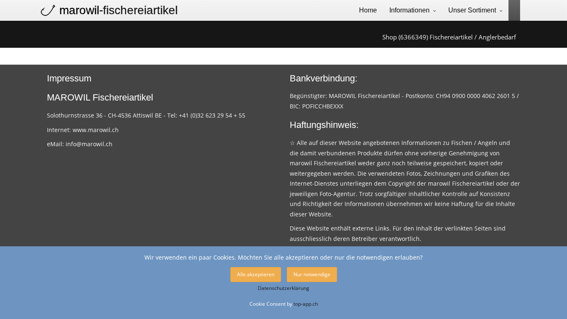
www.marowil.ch (96, 130)
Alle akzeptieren (255, 274)
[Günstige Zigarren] (511, 10)
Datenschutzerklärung (283, 288)
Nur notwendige (311, 274)
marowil (118, 10)
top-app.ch (305, 303)
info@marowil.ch (89, 144)
